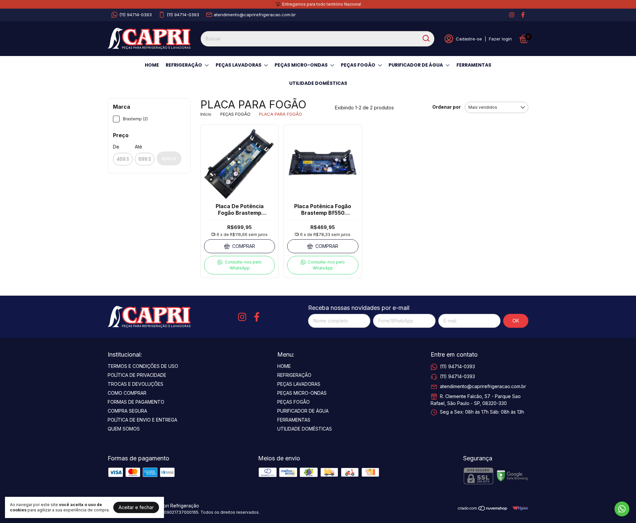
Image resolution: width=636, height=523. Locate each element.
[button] (239, 265)
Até (138, 146)
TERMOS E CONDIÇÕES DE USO (143, 366)
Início (205, 114)
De (116, 146)
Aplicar (169, 158)
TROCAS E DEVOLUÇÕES (135, 384)
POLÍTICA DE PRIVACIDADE (137, 375)
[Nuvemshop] (482, 509)
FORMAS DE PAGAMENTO (136, 402)
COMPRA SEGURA (127, 411)
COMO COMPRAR (127, 393)
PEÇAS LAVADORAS (238, 65)
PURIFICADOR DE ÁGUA (416, 65)
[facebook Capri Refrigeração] (522, 14)
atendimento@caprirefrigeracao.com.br (255, 14)
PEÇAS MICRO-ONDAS (301, 65)
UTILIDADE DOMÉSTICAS (318, 83)
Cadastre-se (469, 38)
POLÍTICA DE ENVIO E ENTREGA (142, 420)
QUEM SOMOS (124, 429)
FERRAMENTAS (473, 65)
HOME (152, 65)
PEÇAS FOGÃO (358, 65)
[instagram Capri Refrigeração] (511, 14)
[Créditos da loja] (518, 508)
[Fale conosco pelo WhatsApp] (621, 508)
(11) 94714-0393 (135, 14)
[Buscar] (425, 38)
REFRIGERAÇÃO (184, 65)
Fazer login (500, 38)
